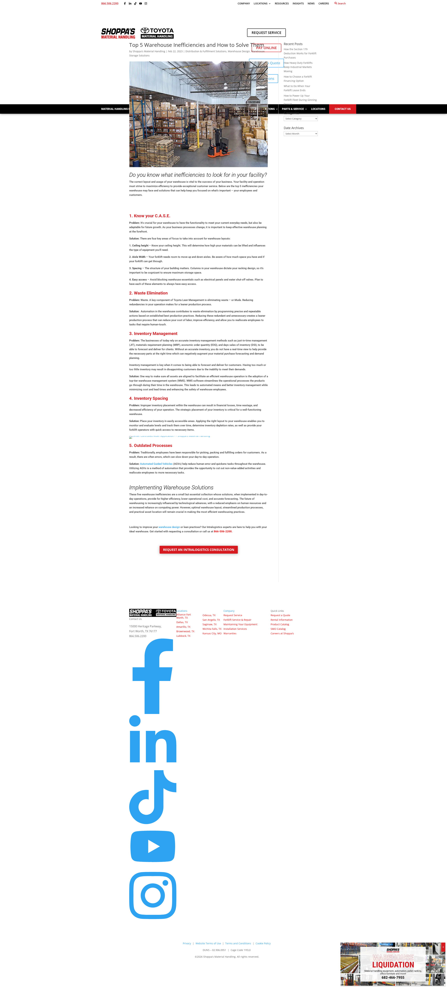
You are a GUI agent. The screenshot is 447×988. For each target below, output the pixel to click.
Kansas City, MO (212, 633)
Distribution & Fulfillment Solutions (205, 51)
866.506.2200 (109, 3)
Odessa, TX (209, 615)
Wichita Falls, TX (212, 628)
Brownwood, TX (185, 631)
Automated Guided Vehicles (156, 463)
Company (244, 3)
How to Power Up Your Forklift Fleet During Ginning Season (300, 100)
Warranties (230, 633)
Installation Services (235, 628)
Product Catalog (280, 624)
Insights (298, 3)
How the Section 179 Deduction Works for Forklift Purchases (300, 53)
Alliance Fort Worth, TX (183, 616)
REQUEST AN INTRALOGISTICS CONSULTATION (198, 550)
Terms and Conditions (238, 943)
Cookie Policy (263, 943)
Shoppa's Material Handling (149, 51)
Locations (261, 3)
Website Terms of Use (209, 943)
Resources (282, 3)
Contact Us (343, 109)
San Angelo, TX (211, 619)
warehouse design (169, 527)
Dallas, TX (182, 622)
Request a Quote (280, 615)
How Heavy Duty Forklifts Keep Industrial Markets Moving (298, 67)
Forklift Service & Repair (237, 619)
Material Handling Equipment (122, 109)
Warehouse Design (239, 51)
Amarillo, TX (183, 626)
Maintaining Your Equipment (240, 624)
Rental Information (282, 619)
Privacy (187, 943)
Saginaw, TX (210, 624)
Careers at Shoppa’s (282, 633)
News (311, 3)
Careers (323, 3)
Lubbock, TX (183, 635)
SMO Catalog (278, 628)
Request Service (233, 615)
